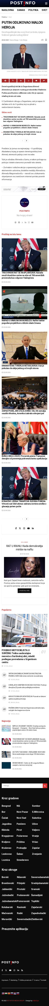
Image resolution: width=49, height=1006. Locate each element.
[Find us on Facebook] (16, 528)
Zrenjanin (37, 854)
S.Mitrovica (38, 811)
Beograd (6, 805)
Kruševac (6, 848)
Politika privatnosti (25, 980)
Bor (3, 811)
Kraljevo (6, 842)
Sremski (35, 889)
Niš (18, 805)
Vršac (35, 842)
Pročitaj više (25, 590)
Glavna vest (8, 317)
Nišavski (21, 877)
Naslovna (8, 10)
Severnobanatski (40, 877)
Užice (35, 824)
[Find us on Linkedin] (33, 528)
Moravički (7, 919)
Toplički (35, 901)
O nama (36, 980)
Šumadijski (37, 895)
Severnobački (24, 919)
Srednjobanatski (39, 883)
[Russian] (12, 993)
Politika (33, 10)
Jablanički (7, 889)
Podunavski (23, 895)
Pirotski (21, 889)
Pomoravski (23, 901)
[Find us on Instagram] (24, 528)
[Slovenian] (18, 993)
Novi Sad (21, 817)
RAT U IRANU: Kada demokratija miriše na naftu (24, 547)
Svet (44, 10)
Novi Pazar (22, 811)
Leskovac (7, 854)
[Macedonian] (9, 993)
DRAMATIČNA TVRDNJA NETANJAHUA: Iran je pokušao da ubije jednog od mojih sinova (22, 133)
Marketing (14, 980)
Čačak (5, 817)
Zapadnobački (38, 913)
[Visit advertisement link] (24, 189)
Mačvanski (7, 913)
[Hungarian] (6, 993)
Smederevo (23, 860)
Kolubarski (7, 907)
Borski (5, 877)
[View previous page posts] (22, 140)
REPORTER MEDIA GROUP (15, 1000)
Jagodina (7, 824)
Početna (4, 17)
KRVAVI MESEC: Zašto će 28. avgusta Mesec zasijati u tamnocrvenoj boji (28, 764)
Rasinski (21, 907)
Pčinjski (21, 883)
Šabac (20, 854)
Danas (21, 10)
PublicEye (36, 1000)
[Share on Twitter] (13, 81)
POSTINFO (24, 211)
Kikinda (5, 830)
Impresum (5, 980)
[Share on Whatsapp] (28, 81)
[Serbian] (15, 993)
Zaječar (36, 848)
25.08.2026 (6, 282)
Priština (21, 842)
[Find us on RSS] (22, 970)
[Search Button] (45, 785)
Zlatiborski (37, 919)
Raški (20, 913)
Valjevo (36, 830)
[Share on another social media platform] (44, 81)
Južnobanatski (9, 901)
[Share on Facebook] (5, 81)
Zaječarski (36, 907)
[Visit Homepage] (22, 3)
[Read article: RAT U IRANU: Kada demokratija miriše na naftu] (24, 567)
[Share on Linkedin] (20, 81)
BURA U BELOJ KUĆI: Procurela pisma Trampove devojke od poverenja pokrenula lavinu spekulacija (24, 457)
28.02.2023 (5, 40)
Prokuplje (22, 848)
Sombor (36, 805)
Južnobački (8, 895)
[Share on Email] (36, 81)
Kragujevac (7, 836)
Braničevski (8, 883)
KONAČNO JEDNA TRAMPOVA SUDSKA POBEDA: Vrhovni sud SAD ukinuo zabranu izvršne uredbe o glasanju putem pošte (24, 504)
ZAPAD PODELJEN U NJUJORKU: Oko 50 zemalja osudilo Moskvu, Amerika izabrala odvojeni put (24, 412)
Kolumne (24, 542)
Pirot (19, 830)
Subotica (36, 817)
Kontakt (43, 980)
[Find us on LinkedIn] (18, 970)
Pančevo (21, 824)
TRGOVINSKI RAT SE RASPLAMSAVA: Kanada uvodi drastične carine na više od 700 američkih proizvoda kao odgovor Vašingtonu (24, 119)
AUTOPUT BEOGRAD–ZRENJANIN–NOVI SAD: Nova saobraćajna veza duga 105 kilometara (29, 753)
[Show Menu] (46, 3)
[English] (3, 993)
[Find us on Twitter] (20, 528)
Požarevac (22, 836)
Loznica (6, 860)
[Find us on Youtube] (28, 528)
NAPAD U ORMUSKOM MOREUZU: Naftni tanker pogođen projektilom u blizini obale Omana (22, 127)
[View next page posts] (26, 140)
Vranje (35, 836)
